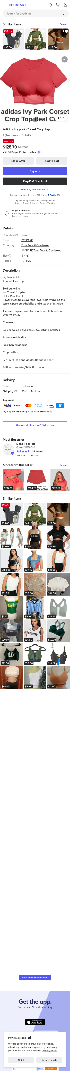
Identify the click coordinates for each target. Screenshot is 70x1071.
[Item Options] (64, 59)
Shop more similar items (35, 977)
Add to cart (52, 161)
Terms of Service (47, 203)
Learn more (23, 216)
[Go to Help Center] (16, 235)
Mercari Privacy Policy (25, 203)
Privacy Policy (49, 1050)
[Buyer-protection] (38, 152)
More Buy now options (33, 189)
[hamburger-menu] (4, 4)
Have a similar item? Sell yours (35, 425)
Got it (21, 1060)
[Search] (62, 13)
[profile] (65, 4)
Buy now (35, 171)
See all (63, 465)
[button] (50, 4)
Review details (49, 1060)
